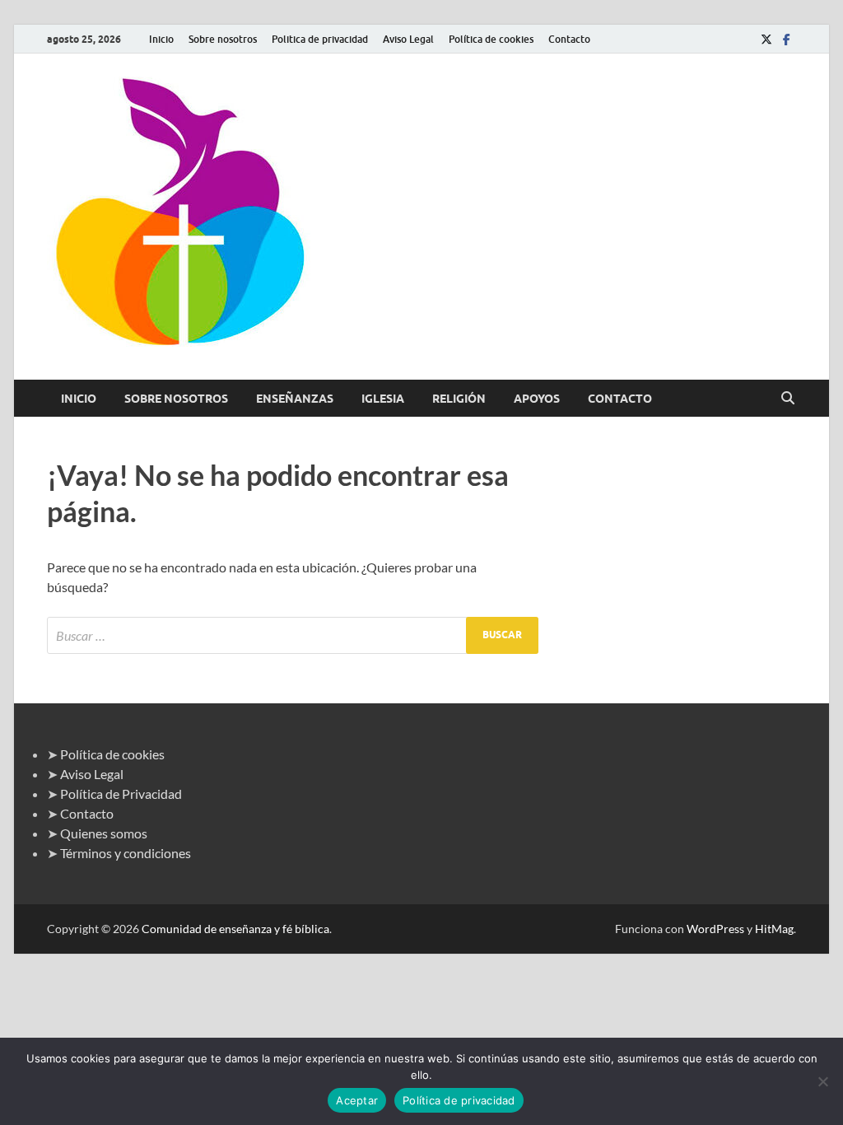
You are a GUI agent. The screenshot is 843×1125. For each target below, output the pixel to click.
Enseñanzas (294, 398)
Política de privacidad (459, 1100)
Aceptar (357, 1100)
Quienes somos (103, 833)
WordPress (715, 929)
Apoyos (537, 398)
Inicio (161, 39)
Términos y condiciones (125, 853)
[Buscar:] (292, 635)
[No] (822, 1081)
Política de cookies (491, 39)
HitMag (774, 929)
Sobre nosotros (223, 39)
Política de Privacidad (121, 793)
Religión (459, 398)
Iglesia (382, 398)
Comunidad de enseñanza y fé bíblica (235, 929)
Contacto (569, 39)
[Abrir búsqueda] (787, 399)
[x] (766, 39)
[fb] (786, 39)
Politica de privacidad (320, 39)
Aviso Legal (408, 39)
